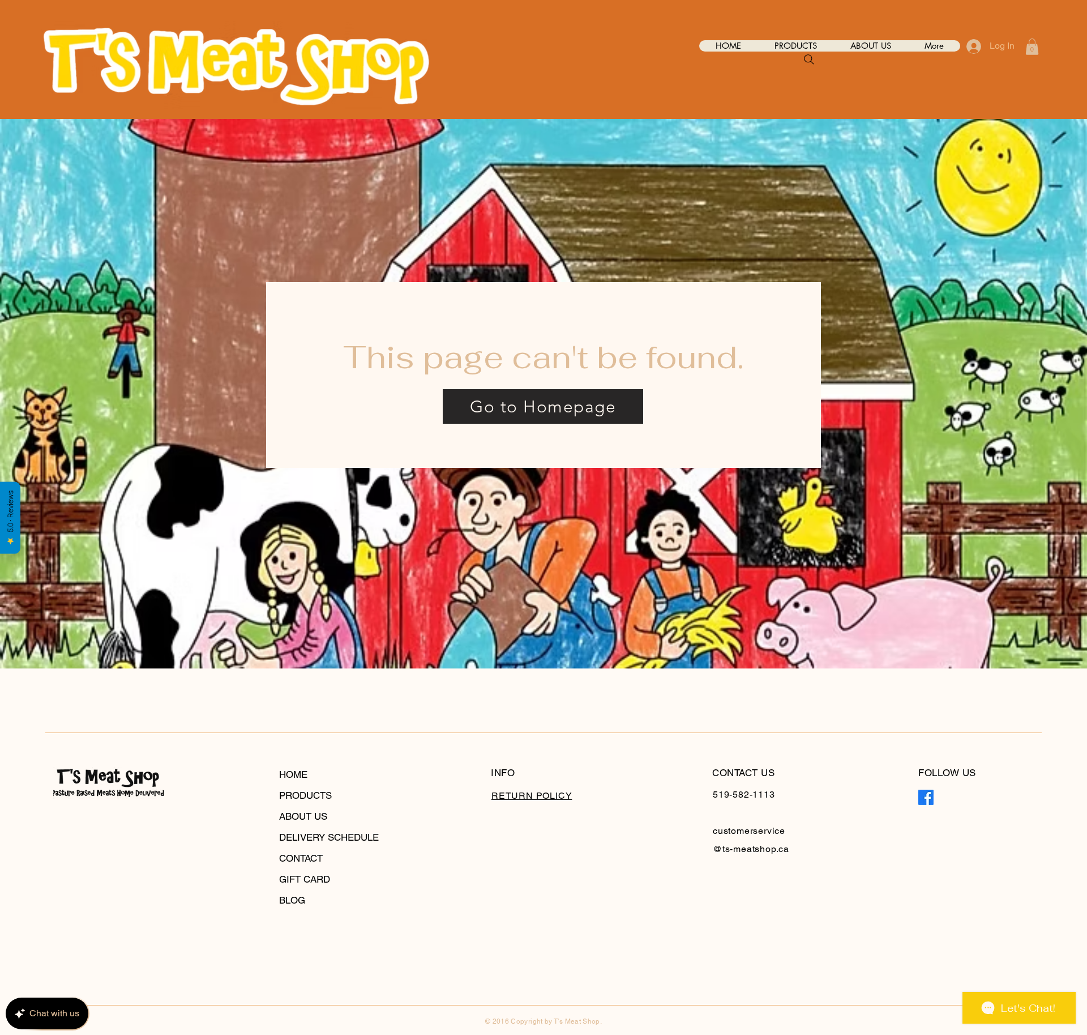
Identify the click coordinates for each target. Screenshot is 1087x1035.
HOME (293, 774)
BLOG (292, 900)
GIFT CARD (304, 879)
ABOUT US (303, 816)
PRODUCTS (305, 795)
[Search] (809, 59)
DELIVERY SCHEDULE (329, 837)
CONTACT (301, 858)
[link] (1032, 47)
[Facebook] (926, 797)
